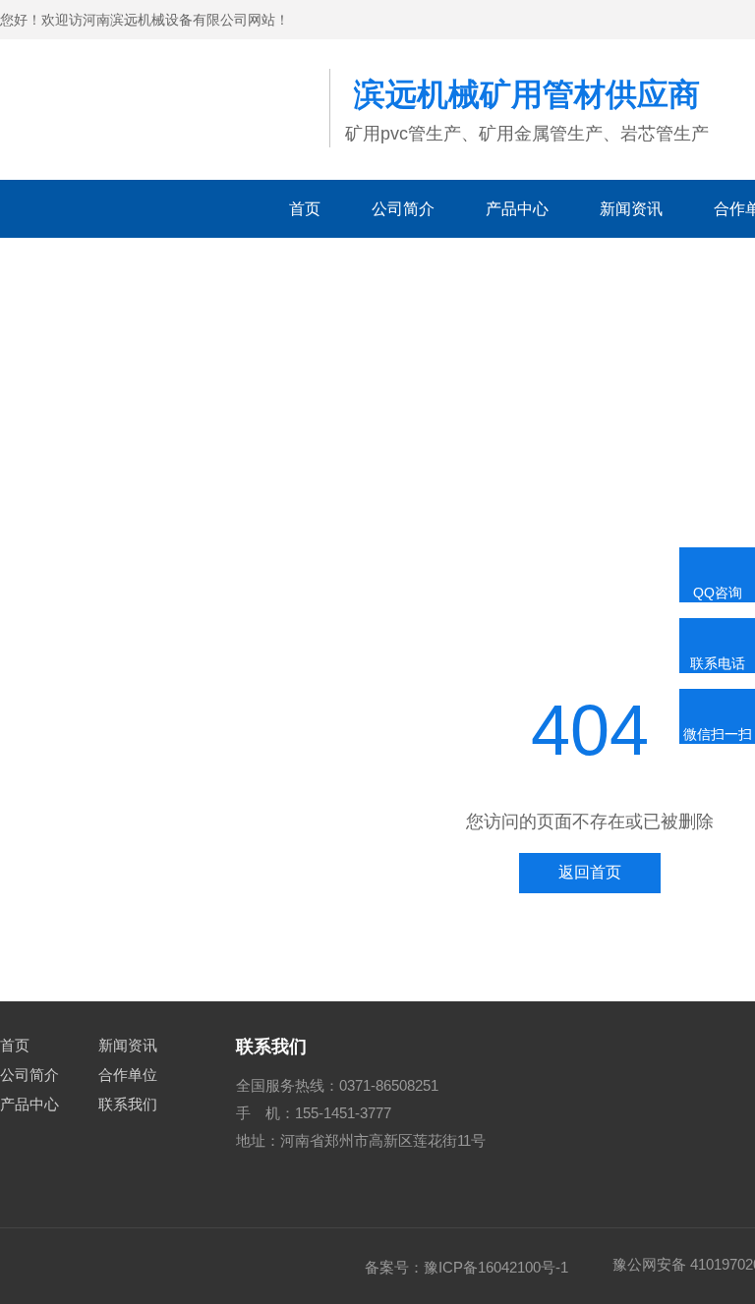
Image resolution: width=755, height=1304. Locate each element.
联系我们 (127, 1104)
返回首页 (589, 872)
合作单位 (127, 1074)
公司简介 (403, 208)
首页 (304, 208)
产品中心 (517, 208)
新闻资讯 (631, 208)
